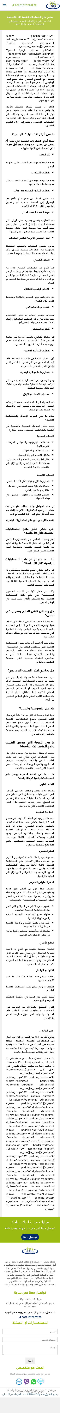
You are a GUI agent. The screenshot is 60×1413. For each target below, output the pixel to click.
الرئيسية (47, 21)
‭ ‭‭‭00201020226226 (31, 1317)
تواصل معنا (30, 1237)
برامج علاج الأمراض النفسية (31, 21)
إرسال (30, 1360)
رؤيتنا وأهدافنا (13, 1390)
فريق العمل (37, 1391)
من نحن (52, 1390)
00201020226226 (25, 5)
